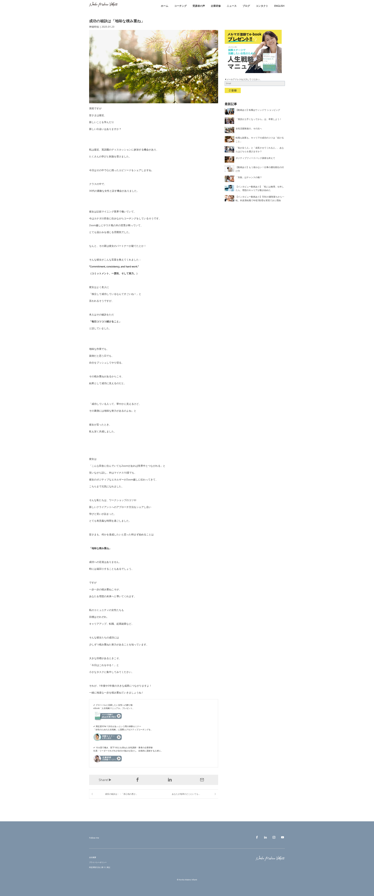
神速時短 (94, 26)
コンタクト (262, 5)
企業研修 (216, 5)
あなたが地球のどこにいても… (186, 794)
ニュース (232, 5)
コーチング (180, 5)
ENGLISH (279, 5)
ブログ (246, 5)
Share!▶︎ (105, 779)
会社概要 (92, 857)
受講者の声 (199, 5)
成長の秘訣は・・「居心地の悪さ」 (121, 794)
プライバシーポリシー (98, 862)
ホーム (164, 5)
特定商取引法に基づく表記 (99, 867)
